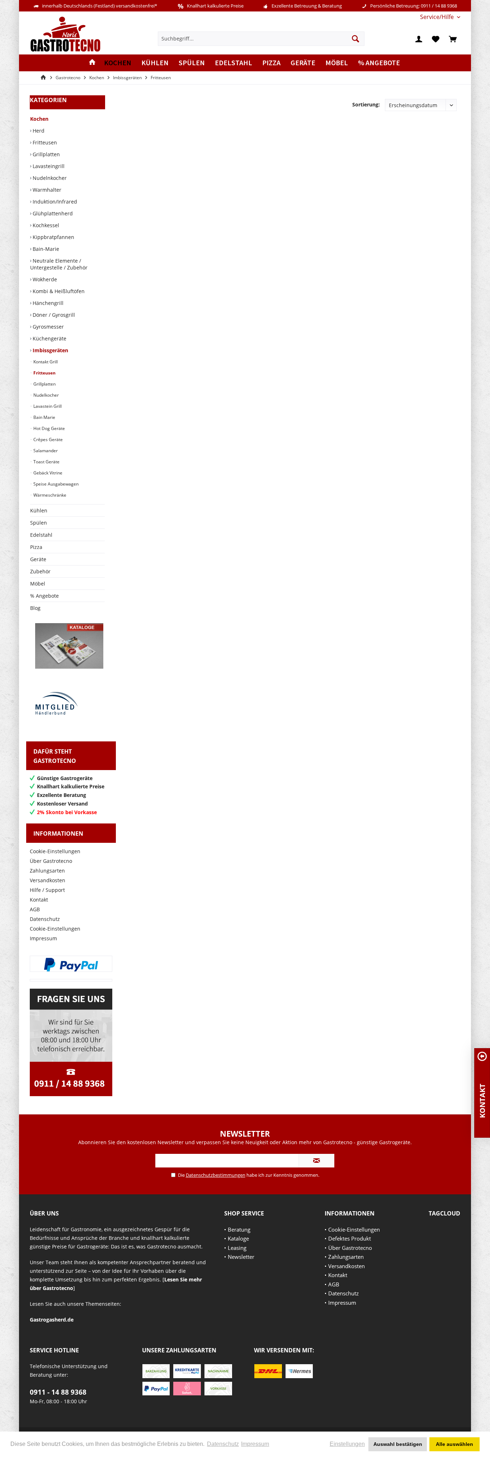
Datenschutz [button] (223, 1444)
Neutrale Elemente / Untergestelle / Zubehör (59, 264)
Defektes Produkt (349, 1238)
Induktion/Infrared (54, 201)
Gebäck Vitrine (47, 473)
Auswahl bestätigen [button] (397, 1444)
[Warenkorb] (452, 39)
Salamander (45, 451)
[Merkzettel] (435, 39)
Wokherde (44, 279)
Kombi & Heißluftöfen (58, 291)
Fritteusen (44, 142)
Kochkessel (45, 225)
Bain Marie (43, 417)
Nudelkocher (45, 395)
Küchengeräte (48, 338)
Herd (37, 130)
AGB (35, 909)
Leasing (237, 1247)
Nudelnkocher (49, 178)
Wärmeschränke (49, 495)
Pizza (36, 547)
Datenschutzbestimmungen (215, 1175)
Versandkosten (47, 880)
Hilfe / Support (47, 890)
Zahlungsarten (47, 870)
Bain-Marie (45, 248)
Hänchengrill (47, 303)
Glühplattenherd (52, 213)
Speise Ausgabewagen (55, 484)
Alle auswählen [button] (454, 1444)
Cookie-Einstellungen (55, 851)
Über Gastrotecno (51, 861)
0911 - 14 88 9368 (58, 1392)
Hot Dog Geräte (48, 428)
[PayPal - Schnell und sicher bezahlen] (71, 964)
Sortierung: (366, 104)
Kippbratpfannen (52, 237)
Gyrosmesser (47, 326)
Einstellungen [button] (347, 1444)
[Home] (92, 62)
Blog (35, 608)
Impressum (43, 938)
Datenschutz (45, 919)
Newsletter (241, 1256)
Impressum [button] (255, 1444)
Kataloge (238, 1238)
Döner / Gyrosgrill (53, 314)
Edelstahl (41, 534)
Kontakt (39, 899)
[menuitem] (437, 17)
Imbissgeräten (49, 350)
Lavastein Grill (47, 406)
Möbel (37, 583)
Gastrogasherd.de (52, 1319)
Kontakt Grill (45, 362)
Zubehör (40, 571)
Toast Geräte (46, 462)
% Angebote (44, 595)
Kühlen (38, 510)
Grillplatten (45, 154)
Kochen (39, 118)
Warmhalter (46, 189)
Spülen (38, 522)
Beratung (239, 1229)
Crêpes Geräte (47, 439)
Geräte (38, 559)
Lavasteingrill (48, 166)
